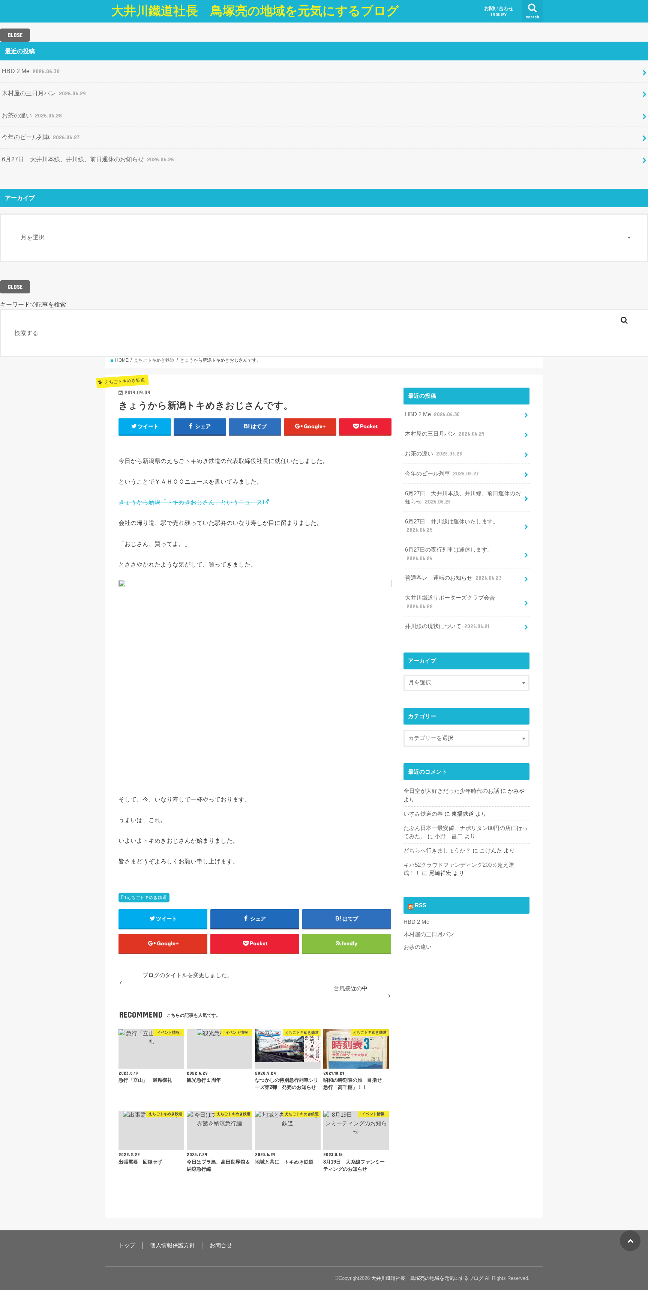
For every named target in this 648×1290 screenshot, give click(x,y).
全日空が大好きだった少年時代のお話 (451, 791)
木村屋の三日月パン (44, 93)
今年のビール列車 (41, 137)
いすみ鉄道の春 (423, 814)
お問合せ (221, 1245)
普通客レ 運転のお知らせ (453, 578)
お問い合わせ (498, 11)
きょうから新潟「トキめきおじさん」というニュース (190, 502)
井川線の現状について (447, 626)
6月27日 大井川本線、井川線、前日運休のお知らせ (88, 159)
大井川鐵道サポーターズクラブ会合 (450, 602)
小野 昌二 (449, 836)
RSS (420, 905)
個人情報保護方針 (172, 1245)
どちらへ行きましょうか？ (437, 851)
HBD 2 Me (31, 71)
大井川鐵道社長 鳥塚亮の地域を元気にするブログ (255, 11)
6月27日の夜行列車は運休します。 (449, 554)
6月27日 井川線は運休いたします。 (451, 526)
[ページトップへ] (630, 1240)
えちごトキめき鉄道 (146, 897)
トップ (126, 1245)
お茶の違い (32, 115)
